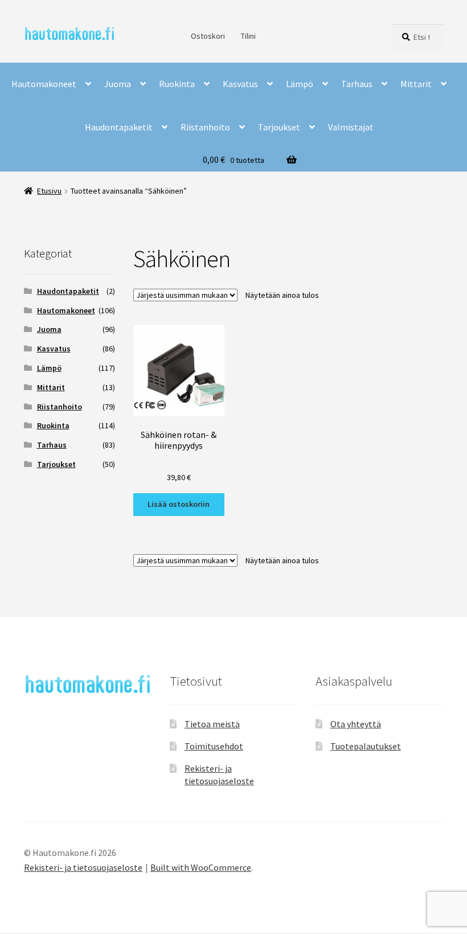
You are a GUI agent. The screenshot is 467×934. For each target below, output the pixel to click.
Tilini (248, 36)
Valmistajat (351, 127)
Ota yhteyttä (355, 724)
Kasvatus (240, 83)
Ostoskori (208, 36)
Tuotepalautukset (365, 746)
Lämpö (299, 83)
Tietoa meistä (212, 724)
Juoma (117, 83)
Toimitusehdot (214, 746)
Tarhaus (356, 83)
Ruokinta (177, 83)
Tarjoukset (279, 127)
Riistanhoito (205, 127)
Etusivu (49, 191)
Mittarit (416, 83)
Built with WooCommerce (200, 867)
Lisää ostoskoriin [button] (179, 504)
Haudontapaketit (119, 127)
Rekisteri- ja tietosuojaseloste (83, 867)
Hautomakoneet (43, 83)
